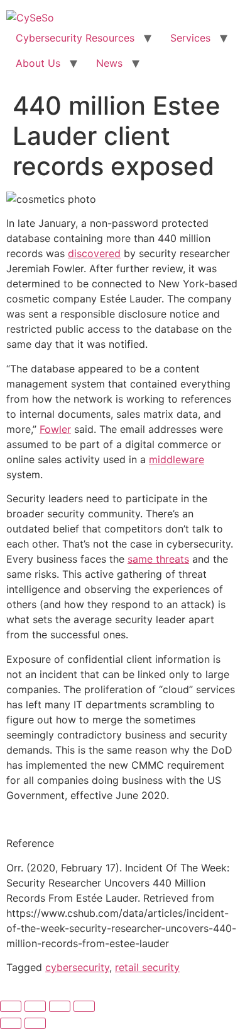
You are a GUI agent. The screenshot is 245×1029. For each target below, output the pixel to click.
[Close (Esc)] (84, 1006)
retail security (147, 967)
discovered (94, 253)
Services (190, 38)
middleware (176, 459)
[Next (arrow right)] (35, 1023)
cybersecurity (77, 967)
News (109, 63)
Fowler (55, 429)
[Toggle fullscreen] (35, 1006)
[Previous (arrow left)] (10, 1023)
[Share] (59, 1006)
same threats (158, 559)
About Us (38, 63)
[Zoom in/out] (10, 1006)
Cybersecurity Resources (75, 38)
